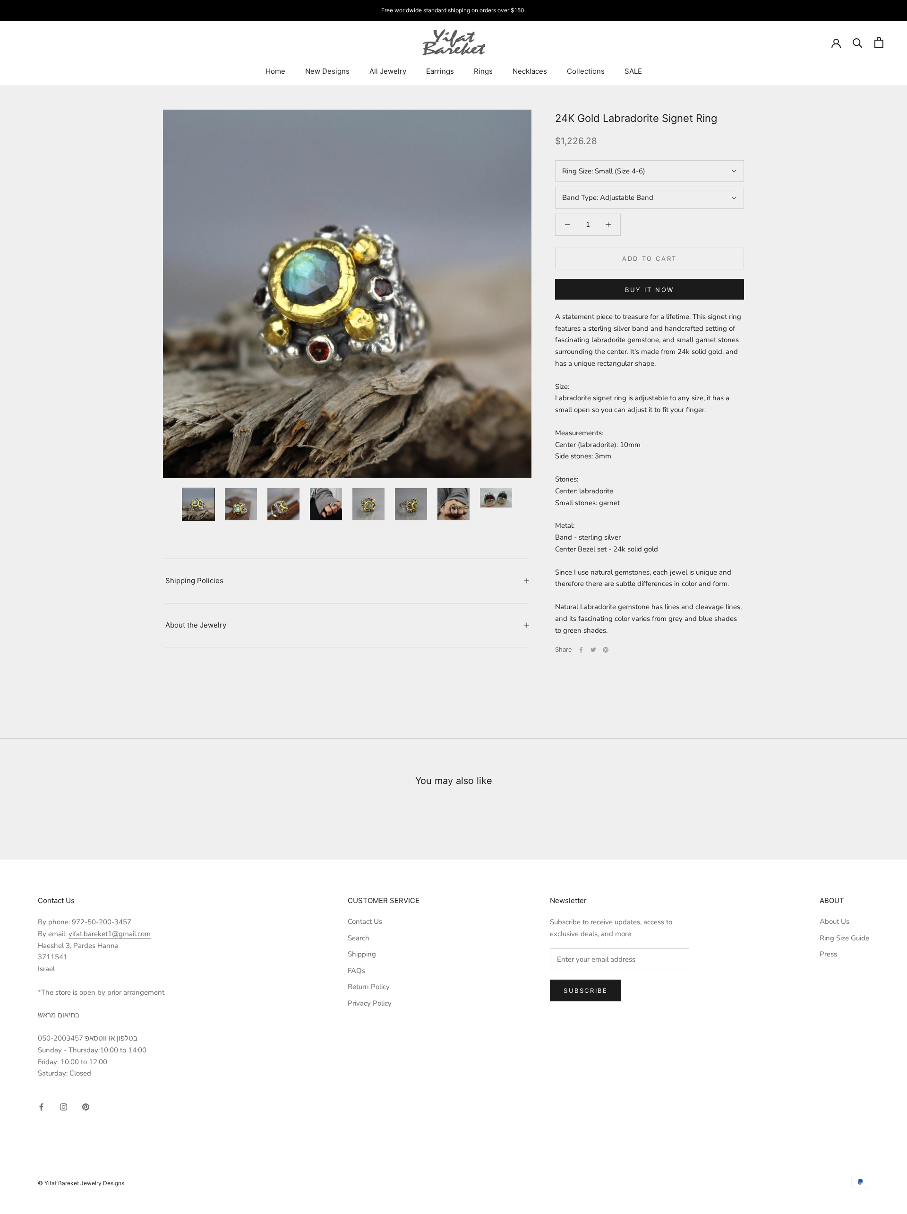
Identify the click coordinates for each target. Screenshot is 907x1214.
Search (358, 938)
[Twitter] (593, 650)
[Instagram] (63, 1106)
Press (828, 954)
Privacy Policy (370, 1003)
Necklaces (530, 71)
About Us (834, 921)
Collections (586, 71)
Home (275, 71)
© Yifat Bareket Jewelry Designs (81, 1183)
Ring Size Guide (844, 938)
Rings (483, 71)
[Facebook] (581, 650)
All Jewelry (387, 71)
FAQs (356, 970)
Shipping (362, 954)
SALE (633, 71)
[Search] (858, 42)
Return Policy (369, 986)
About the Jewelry (195, 624)
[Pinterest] (605, 650)
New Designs (327, 71)
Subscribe (586, 990)
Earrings (440, 71)
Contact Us (365, 921)
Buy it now (649, 289)
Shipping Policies (194, 580)
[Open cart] (878, 42)
